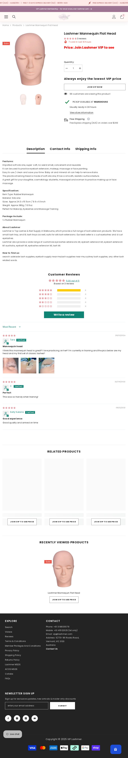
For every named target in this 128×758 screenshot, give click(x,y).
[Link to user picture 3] (46, 366)
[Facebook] (8, 718)
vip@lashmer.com (62, 634)
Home (5, 25)
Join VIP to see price (22, 521)
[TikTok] (26, 718)
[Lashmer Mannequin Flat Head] (64, 569)
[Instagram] (17, 718)
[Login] (114, 17)
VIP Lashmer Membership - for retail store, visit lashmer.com (62, 9)
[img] (9, 335)
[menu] (6, 16)
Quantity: (69, 62)
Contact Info (60, 149)
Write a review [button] (64, 315)
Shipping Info (85, 149)
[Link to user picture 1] (11, 366)
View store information (81, 112)
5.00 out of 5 (72, 280)
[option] (30, 59)
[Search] (14, 17)
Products (17, 25)
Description (36, 149)
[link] (22, 515)
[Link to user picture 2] (28, 366)
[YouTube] (35, 718)
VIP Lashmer (74, 739)
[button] (70, 38)
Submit (62, 705)
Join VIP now (94, 87)
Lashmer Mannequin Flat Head (64, 592)
